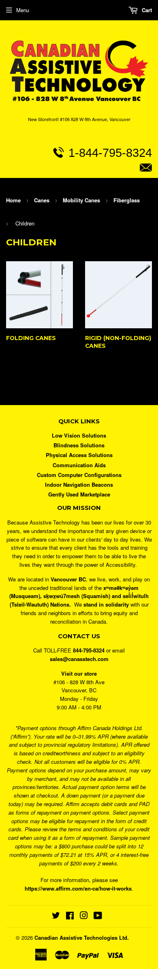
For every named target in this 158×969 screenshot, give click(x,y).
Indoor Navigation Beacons (79, 484)
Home (13, 200)
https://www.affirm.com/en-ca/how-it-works (78, 888)
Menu (22, 10)
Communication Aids (79, 465)
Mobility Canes (81, 200)
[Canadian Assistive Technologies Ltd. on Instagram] (84, 916)
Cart (146, 10)
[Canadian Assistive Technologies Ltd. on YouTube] (98, 916)
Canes (41, 200)
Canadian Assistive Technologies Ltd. (81, 937)
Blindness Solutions (79, 445)
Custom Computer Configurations (79, 475)
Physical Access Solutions (79, 455)
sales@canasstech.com (86, 186)
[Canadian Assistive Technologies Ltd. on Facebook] (70, 916)
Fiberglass (126, 200)
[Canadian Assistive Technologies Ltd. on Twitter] (56, 916)
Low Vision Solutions (79, 435)
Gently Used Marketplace (79, 494)
